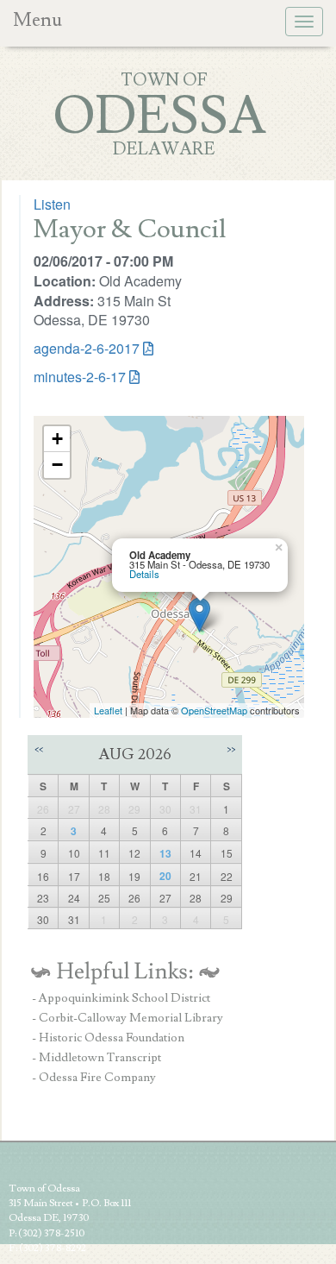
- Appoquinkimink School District (121, 998)
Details (144, 574)
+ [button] (57, 439)
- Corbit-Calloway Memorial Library (127, 1018)
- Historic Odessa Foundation (108, 1038)
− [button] (57, 464)
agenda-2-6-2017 (87, 348)
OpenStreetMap (214, 710)
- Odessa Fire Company (94, 1077)
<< (38, 749)
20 (165, 876)
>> (231, 749)
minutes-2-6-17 (80, 377)
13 (165, 853)
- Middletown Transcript (96, 1058)
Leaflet (108, 710)
